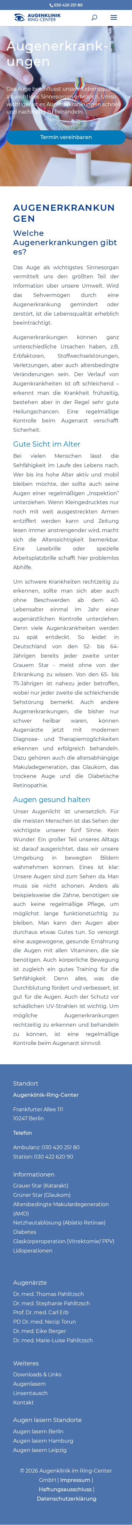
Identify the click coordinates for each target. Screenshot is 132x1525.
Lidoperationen (33, 1251)
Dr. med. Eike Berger (39, 1331)
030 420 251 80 (68, 5)
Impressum (75, 1480)
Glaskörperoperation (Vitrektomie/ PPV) (63, 1241)
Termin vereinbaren (66, 137)
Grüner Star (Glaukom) (41, 1195)
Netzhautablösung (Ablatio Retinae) (59, 1223)
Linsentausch (30, 1393)
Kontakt (24, 1403)
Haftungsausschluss (65, 1489)
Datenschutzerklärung (66, 1499)
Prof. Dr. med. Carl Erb (41, 1312)
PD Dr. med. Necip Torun (44, 1322)
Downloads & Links (37, 1375)
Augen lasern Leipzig (40, 1450)
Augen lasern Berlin (38, 1431)
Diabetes (24, 1232)
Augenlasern (29, 1384)
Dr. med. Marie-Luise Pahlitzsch (53, 1340)
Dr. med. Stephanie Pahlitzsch (51, 1303)
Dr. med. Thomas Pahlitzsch (48, 1294)
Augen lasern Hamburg (43, 1441)
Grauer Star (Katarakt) (40, 1186)
